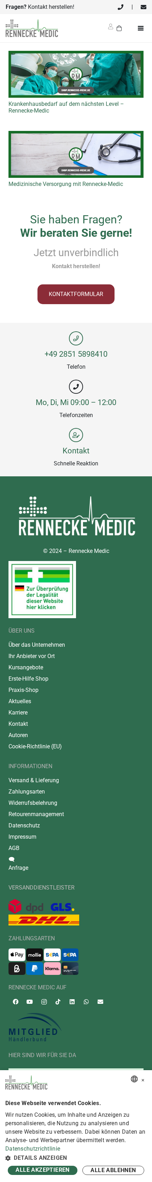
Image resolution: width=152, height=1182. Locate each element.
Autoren (18, 735)
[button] (76, 1158)
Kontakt (76, 450)
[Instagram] (44, 1002)
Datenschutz (24, 825)
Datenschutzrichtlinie (32, 1148)
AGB (13, 848)
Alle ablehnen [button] (113, 1170)
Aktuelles (19, 701)
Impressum (22, 836)
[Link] (120, 7)
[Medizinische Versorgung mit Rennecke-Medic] (76, 135)
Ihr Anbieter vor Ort (31, 656)
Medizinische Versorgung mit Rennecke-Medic (65, 184)
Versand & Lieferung (33, 780)
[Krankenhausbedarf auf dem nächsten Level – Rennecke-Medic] (76, 55)
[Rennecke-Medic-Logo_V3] (32, 28)
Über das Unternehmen (36, 644)
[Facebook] (15, 1001)
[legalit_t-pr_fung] (42, 589)
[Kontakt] (76, 435)
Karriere (18, 712)
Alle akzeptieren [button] (42, 1169)
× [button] (143, 1079)
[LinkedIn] (72, 1001)
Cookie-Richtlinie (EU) (35, 746)
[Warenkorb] (119, 28)
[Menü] (142, 28)
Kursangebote (25, 667)
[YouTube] (30, 1001)
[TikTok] (58, 1001)
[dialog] (76, 1126)
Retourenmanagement (36, 814)
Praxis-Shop (23, 690)
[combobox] (134, 1079)
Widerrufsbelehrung (32, 803)
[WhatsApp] (86, 1001)
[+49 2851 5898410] (76, 338)
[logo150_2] (76, 1027)
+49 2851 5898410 (76, 353)
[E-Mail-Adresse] (100, 1001)
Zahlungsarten (26, 791)
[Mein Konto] (110, 28)
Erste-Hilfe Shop (28, 678)
